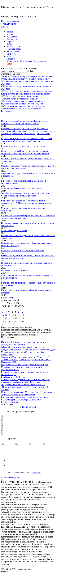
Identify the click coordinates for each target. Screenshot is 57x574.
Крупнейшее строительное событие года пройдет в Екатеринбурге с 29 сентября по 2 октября (25, 398)
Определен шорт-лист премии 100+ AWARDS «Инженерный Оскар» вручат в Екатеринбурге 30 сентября (24, 387)
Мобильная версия (10, 477)
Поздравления (39, 61)
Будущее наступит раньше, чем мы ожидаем (22, 104)
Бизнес (10, 34)
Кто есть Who (13, 51)
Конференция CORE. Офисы (14, 377)
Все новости (7, 298)
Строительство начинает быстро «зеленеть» (21, 109)
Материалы (12, 36)
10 (3, 315)
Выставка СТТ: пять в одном (14, 270)
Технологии (12, 39)
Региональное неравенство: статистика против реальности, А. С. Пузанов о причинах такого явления (27, 202)
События (11, 59)
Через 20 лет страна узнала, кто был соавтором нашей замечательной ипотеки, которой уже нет (26, 139)
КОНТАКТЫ (13, 468)
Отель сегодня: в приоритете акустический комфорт (25, 79)
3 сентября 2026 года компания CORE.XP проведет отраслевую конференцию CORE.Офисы (25, 380)
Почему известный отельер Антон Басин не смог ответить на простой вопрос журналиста (24, 122)
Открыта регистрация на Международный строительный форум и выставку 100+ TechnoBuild (28, 393)
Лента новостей (8, 116)
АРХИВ (10, 465)
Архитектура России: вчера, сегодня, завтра (21, 188)
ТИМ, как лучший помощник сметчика (19, 99)
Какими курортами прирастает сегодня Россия (23, 146)
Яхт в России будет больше (14, 230)
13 (13, 315)
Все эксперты (7, 111)
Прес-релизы (26, 61)
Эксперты (11, 54)
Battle (9, 64)
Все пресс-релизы (9, 402)
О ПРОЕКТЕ (13, 460)
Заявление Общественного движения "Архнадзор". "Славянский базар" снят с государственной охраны (25, 358)
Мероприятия (13, 61)
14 (16, 315)
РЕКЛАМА (12, 463)
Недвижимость (14, 49)
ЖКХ (9, 44)
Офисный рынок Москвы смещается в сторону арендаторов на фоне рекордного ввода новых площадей (28, 348)
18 (6, 318)
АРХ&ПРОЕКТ (14, 46)
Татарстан (36, 472)
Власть (10, 31)
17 (3, 318)
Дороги (10, 41)
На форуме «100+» (10, 362)
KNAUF (11, 56)
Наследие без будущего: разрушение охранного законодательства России (23, 343)
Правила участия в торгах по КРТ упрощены (22, 250)
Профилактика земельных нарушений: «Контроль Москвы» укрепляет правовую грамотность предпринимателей (24, 367)
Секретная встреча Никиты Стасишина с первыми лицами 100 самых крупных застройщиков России (25, 152)
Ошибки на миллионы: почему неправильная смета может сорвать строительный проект (25, 194)
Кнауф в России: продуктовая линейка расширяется (25, 94)
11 (6, 315)
